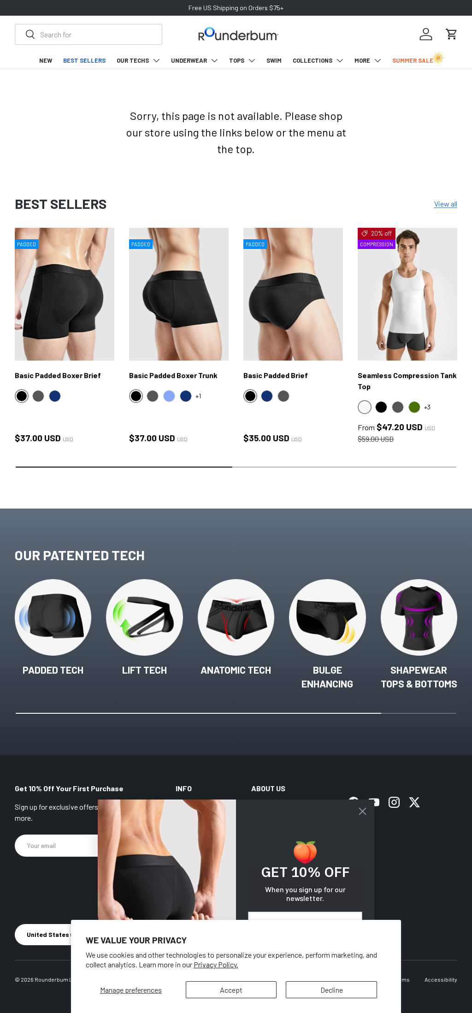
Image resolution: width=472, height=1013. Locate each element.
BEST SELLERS (84, 60)
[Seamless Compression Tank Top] (407, 294)
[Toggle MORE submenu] (377, 60)
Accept (231, 989)
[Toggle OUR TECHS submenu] (156, 60)
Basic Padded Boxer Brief (58, 375)
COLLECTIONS (312, 60)
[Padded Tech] (53, 617)
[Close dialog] (362, 811)
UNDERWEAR (189, 60)
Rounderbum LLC (57, 979)
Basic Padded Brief (275, 375)
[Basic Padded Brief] (293, 294)
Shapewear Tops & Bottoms (419, 676)
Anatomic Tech (236, 669)
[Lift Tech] (144, 617)
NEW (45, 60)
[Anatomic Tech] (236, 617)
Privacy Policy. (216, 964)
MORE (362, 60)
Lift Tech (144, 669)
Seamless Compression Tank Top (407, 381)
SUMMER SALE (412, 60)
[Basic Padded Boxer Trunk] (179, 294)
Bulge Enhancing (327, 676)
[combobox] (88, 34)
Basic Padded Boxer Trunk (173, 375)
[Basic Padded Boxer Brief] (64, 294)
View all (445, 203)
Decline (331, 989)
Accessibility (441, 979)
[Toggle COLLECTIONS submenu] (339, 60)
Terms (401, 979)
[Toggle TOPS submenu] (251, 60)
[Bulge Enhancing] (327, 617)
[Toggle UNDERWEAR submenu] (214, 60)
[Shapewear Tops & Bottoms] (419, 617)
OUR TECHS (133, 60)
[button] (452, 34)
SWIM (274, 60)
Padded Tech (53, 669)
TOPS (236, 60)
